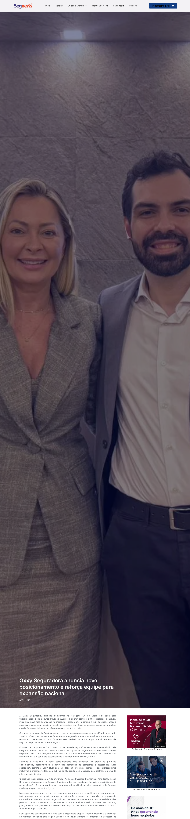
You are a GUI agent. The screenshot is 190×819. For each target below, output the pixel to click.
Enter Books (118, 6)
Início (47, 6)
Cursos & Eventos (76, 6)
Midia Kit (133, 6)
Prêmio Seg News (100, 6)
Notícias (59, 6)
